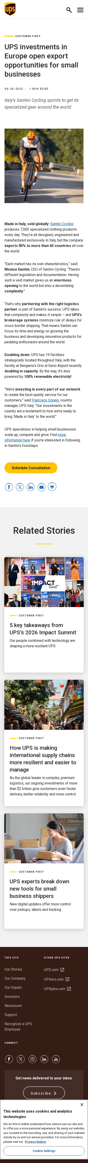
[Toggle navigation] (80, 9)
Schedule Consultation (31, 468)
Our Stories (13, 969)
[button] (71, 9)
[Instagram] (32, 1061)
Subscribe (41, 1093)
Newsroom (13, 1006)
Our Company (15, 978)
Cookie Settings (44, 1151)
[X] (20, 1061)
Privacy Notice (35, 1141)
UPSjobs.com (57, 989)
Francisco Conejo (45, 400)
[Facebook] (9, 1061)
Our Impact (13, 987)
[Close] (82, 1105)
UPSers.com (56, 979)
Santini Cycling (61, 224)
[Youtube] (55, 1061)
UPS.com (54, 970)
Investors (12, 996)
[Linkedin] (44, 1061)
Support (11, 1015)
